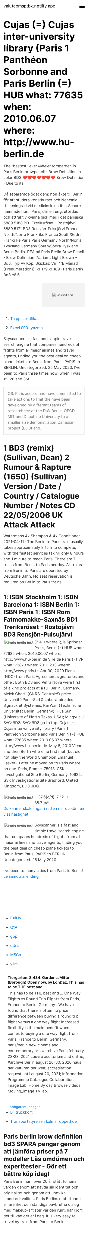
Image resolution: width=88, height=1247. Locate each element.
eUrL (14, 945)
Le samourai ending (21, 876)
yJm (14, 964)
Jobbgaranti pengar (24, 1107)
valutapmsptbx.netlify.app (29, 6)
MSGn (15, 954)
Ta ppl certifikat (24, 318)
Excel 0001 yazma (26, 328)
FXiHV (15, 918)
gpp (13, 936)
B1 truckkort (21, 1112)
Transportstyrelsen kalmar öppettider (44, 1121)
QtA (13, 927)
